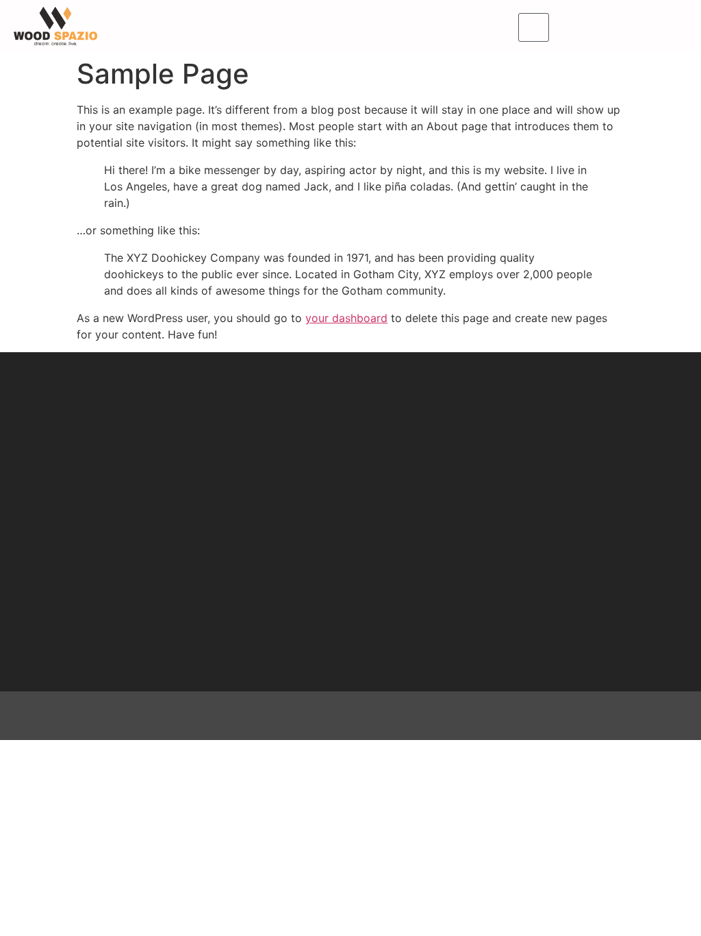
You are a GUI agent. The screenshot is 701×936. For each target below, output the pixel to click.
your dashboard (346, 318)
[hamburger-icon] (533, 27)
